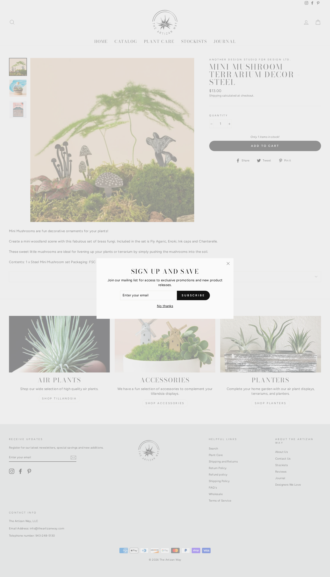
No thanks (165, 306)
